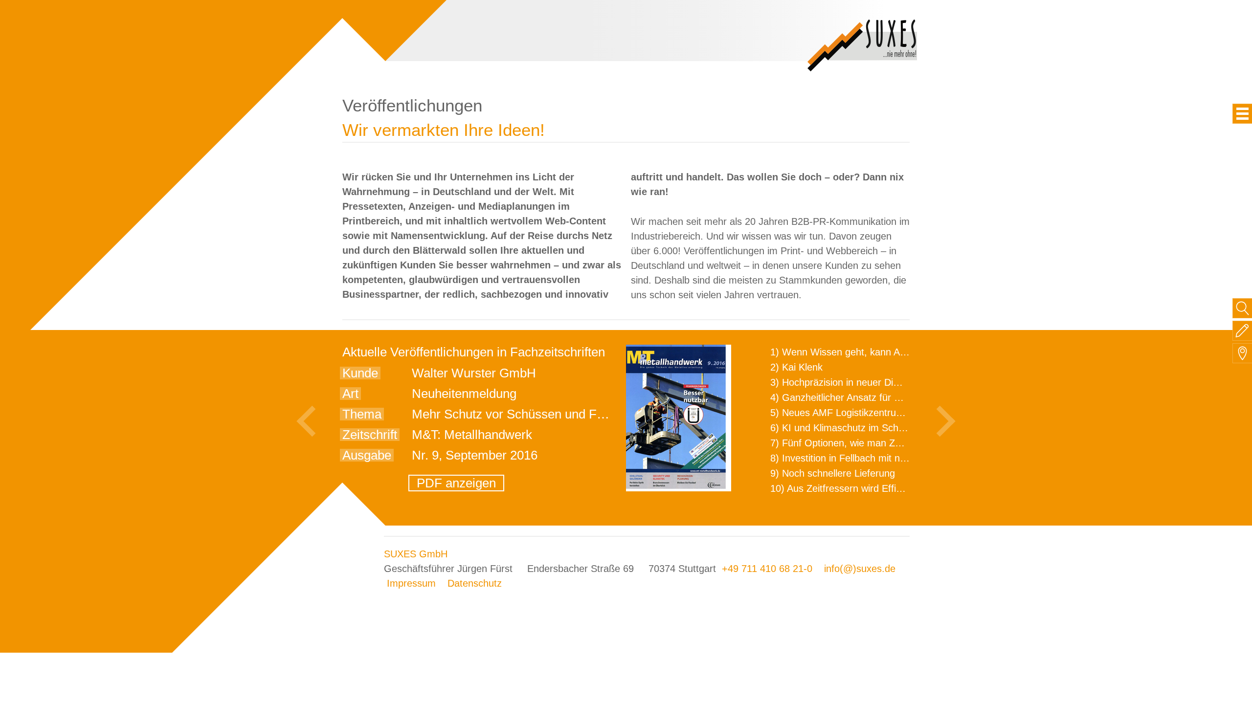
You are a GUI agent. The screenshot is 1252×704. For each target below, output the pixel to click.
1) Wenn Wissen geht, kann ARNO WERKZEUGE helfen (893, 352)
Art (350, 393)
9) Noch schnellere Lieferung (832, 473)
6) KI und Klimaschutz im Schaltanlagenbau (864, 427)
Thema (361, 414)
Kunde (360, 373)
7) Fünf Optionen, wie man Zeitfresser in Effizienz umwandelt (902, 443)
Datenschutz (474, 583)
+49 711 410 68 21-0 (767, 568)
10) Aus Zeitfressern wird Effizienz (844, 488)
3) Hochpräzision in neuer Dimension (850, 382)
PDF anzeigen (456, 483)
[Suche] (1242, 308)
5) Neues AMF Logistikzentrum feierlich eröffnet (873, 412)
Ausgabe (366, 455)
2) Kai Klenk (796, 367)
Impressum (411, 583)
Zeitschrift (369, 434)
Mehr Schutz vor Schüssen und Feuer (517, 414)
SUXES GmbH (415, 554)
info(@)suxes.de (859, 568)
